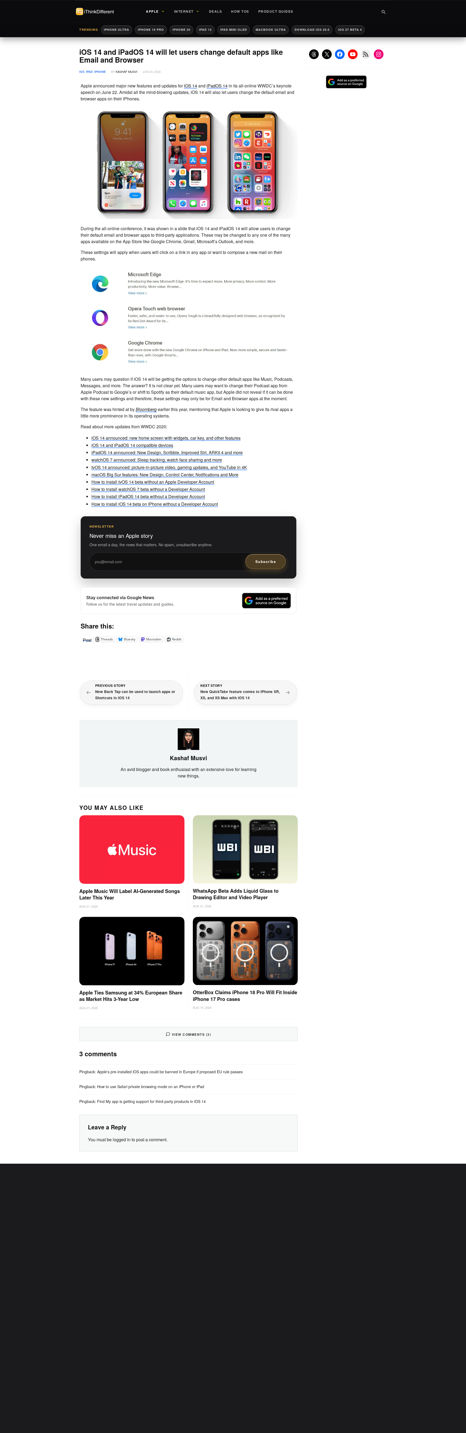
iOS (81, 72)
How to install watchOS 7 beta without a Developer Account (148, 489)
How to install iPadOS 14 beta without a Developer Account (148, 496)
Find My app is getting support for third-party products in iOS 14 (151, 1101)
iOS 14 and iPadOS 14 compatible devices (132, 445)
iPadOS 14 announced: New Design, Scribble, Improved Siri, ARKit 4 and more (167, 452)
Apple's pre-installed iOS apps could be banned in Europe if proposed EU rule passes (170, 1071)
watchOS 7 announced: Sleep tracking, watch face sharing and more (156, 460)
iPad (89, 72)
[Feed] (366, 54)
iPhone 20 (181, 30)
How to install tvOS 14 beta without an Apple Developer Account (152, 482)
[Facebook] (340, 54)
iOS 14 (190, 86)
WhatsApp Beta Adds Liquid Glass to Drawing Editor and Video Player (236, 894)
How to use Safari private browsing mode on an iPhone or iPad (150, 1086)
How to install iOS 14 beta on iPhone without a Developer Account (154, 504)
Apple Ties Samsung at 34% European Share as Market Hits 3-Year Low (130, 996)
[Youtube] (353, 54)
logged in (122, 1139)
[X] (327, 54)
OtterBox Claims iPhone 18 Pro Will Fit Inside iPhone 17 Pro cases (245, 995)
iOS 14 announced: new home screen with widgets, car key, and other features (166, 438)
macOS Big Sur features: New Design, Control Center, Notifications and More (164, 474)
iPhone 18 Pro (151, 30)
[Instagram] (378, 54)
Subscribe (265, 561)
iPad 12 (205, 30)
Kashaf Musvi (126, 71)
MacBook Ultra (271, 30)
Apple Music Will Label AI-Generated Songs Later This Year (129, 894)
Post (87, 639)
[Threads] (314, 54)
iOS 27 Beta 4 (350, 30)
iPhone (100, 72)
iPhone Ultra (116, 30)
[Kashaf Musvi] (188, 738)
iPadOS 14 (217, 86)
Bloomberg (146, 409)
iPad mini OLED (233, 30)
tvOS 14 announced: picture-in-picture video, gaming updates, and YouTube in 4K (169, 467)
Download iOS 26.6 (312, 30)
